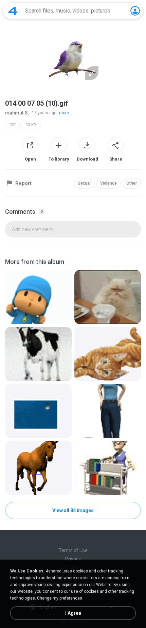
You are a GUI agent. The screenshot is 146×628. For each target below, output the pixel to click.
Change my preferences (59, 598)
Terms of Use (73, 550)
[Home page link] (13, 11)
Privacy (73, 559)
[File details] (38, 297)
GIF (12, 125)
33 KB (30, 125)
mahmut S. (17, 113)
